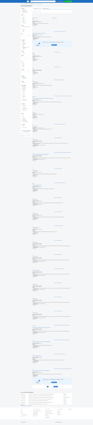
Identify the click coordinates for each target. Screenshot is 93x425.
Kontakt (22, 413)
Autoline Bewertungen (35, 414)
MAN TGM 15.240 (23, 402)
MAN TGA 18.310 (23, 395)
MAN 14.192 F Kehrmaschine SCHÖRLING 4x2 (39, 33)
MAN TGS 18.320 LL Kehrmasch (37, 355)
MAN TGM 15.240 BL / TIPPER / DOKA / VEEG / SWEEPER (41, 370)
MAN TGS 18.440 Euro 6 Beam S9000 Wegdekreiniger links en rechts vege (43, 98)
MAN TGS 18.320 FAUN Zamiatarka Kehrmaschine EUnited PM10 (42, 341)
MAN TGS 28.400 (23, 400)
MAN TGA (34, 54)
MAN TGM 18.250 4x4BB (36, 270)
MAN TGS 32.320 (35, 312)
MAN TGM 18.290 (35, 139)
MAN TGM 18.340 (35, 170)
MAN (33, 19)
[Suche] (31, 1)
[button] (33, 25)
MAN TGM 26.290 (35, 242)
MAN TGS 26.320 (35, 256)
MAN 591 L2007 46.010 (36, 227)
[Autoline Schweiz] (23, 1)
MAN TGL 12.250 (35, 213)
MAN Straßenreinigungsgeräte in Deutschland (26, 405)
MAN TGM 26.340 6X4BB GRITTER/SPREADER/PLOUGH (41, 154)
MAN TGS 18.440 (35, 81)
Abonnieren (54, 382)
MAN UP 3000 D (35, 199)
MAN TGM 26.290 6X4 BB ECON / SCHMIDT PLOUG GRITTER (41, 327)
